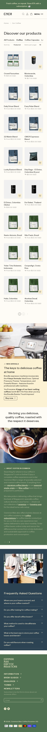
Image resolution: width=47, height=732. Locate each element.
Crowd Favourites (11, 73)
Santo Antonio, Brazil (13, 235)
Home (6, 23)
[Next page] (27, 314)
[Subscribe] (41, 700)
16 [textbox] (40, 45)
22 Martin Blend (10, 136)
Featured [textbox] (17, 45)
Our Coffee (16, 23)
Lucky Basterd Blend (13, 169)
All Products (9, 40)
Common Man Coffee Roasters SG (24, 721)
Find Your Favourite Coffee (45, 367)
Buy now (9, 398)
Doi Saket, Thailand (33, 202)
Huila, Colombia (10, 298)
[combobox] (18, 45)
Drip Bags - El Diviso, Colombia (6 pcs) (33, 170)
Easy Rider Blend (32, 106)
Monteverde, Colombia (30, 74)
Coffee (19, 40)
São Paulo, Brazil (32, 235)
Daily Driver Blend (11, 106)
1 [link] (19, 314)
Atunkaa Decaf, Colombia (31, 299)
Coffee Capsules (32, 40)
